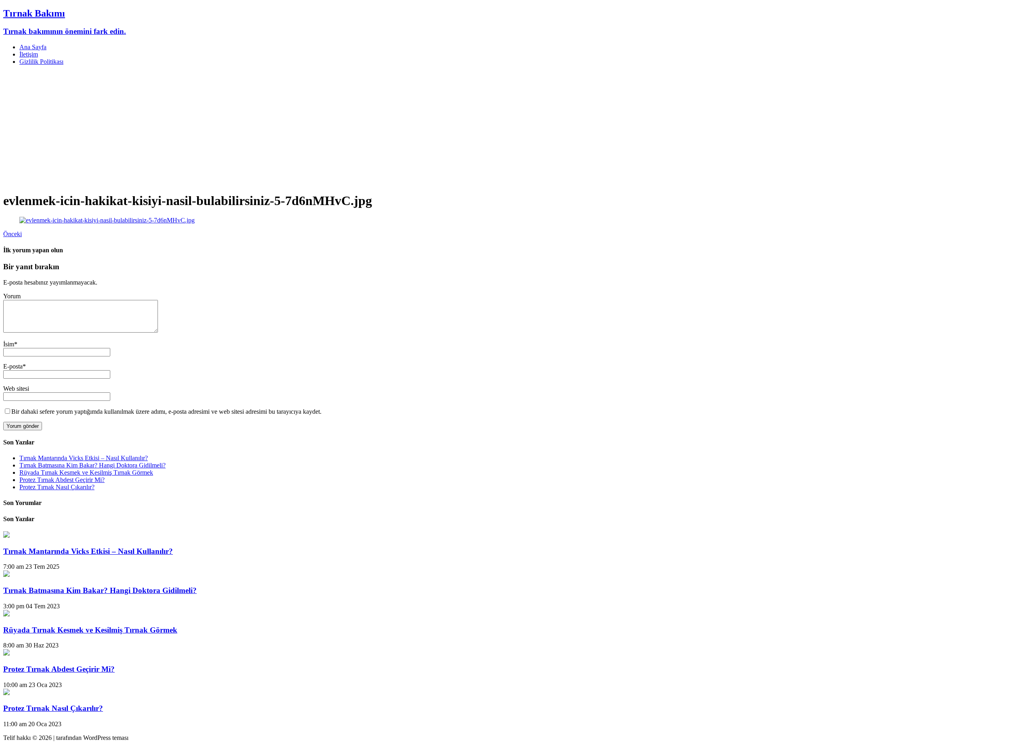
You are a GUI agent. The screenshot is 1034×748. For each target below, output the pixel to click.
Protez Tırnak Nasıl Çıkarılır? (57, 487)
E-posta (13, 366)
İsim (8, 344)
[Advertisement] (517, 128)
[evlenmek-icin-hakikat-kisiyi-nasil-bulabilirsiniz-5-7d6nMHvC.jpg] (107, 220)
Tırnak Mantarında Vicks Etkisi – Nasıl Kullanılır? (83, 458)
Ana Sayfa (32, 47)
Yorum (12, 296)
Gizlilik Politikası (41, 61)
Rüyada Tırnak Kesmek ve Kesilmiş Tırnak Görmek (86, 472)
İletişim (28, 54)
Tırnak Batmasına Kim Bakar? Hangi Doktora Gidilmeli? (92, 465)
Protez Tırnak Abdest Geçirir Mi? (62, 479)
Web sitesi (16, 388)
